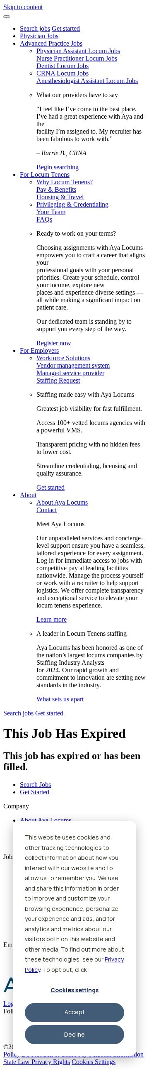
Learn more (51, 619)
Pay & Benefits (56, 189)
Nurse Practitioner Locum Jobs (76, 58)
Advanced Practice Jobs (51, 43)
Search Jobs (35, 784)
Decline (74, 1034)
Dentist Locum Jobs (62, 65)
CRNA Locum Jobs (62, 73)
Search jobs (35, 28)
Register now (53, 343)
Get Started (34, 792)
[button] (6, 16)
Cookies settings (74, 990)
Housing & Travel (60, 196)
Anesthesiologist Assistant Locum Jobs (87, 80)
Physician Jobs (39, 35)
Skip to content (23, 6)
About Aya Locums (62, 502)
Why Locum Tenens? (64, 181)
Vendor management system (73, 365)
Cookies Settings (93, 1061)
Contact (46, 509)
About (28, 494)
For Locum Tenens (45, 174)
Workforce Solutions (63, 357)
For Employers (39, 350)
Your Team (50, 211)
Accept (75, 1012)
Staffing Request (58, 380)
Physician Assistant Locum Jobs (78, 50)
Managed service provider (70, 372)
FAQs (44, 219)
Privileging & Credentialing (72, 204)
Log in (12, 1003)
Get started (66, 28)
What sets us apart (60, 699)
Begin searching (57, 167)
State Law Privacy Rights (36, 1061)
